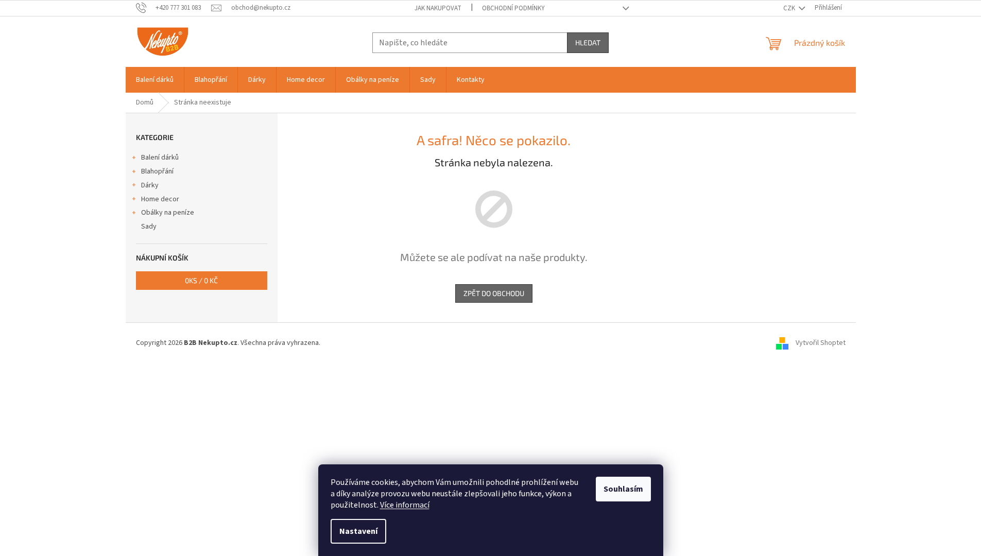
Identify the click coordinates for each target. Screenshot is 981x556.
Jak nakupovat (438, 8)
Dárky (150, 185)
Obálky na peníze (167, 212)
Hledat (587, 42)
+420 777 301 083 (178, 7)
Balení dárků (160, 157)
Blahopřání (157, 171)
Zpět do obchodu (493, 293)
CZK (790, 8)
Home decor (160, 199)
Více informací (404, 505)
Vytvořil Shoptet (821, 343)
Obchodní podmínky (513, 8)
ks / (201, 280)
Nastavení (358, 531)
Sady (149, 226)
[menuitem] (155, 80)
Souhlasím (623, 489)
